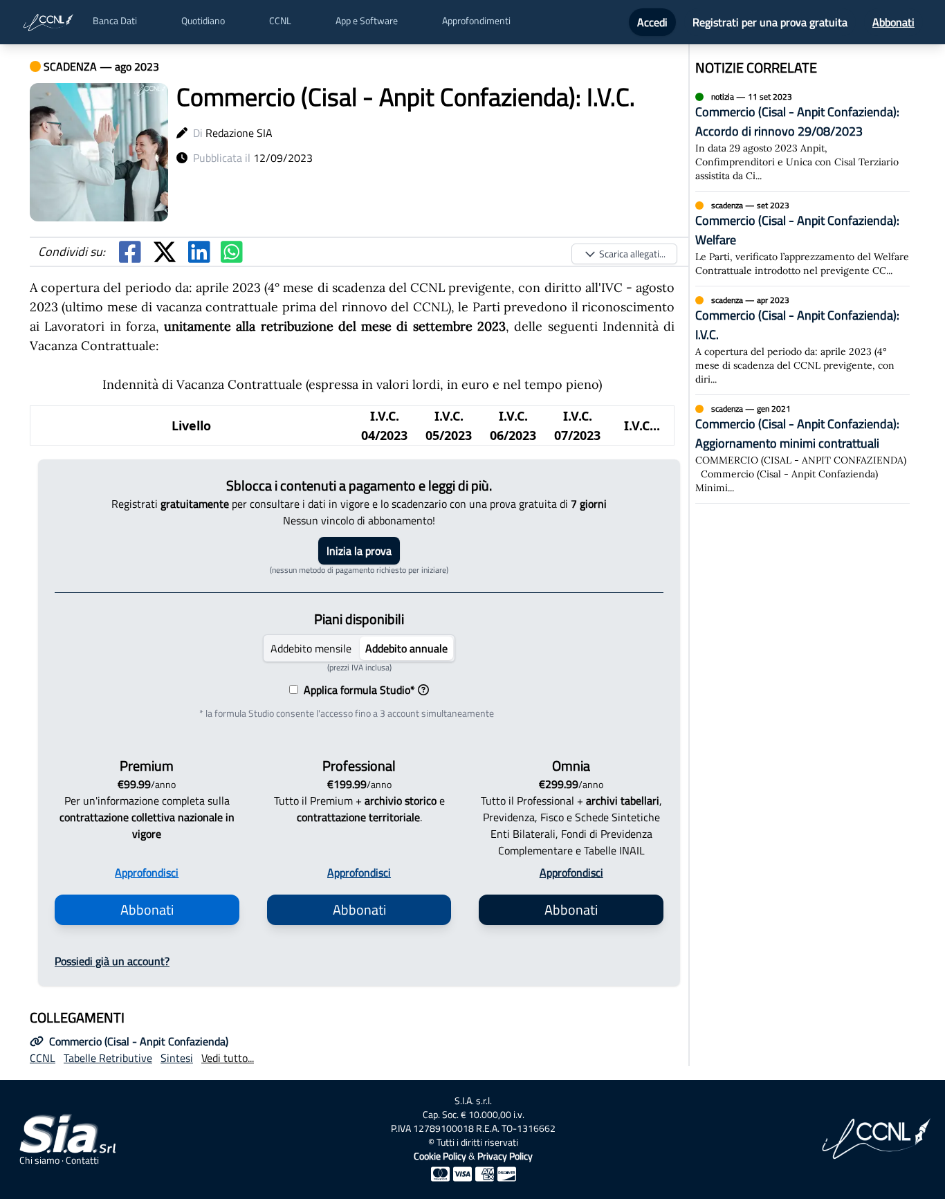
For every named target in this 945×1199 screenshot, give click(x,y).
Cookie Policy (440, 1155)
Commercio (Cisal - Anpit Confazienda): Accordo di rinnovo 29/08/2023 (797, 121)
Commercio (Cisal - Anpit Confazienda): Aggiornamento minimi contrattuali (797, 433)
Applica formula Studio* (356, 689)
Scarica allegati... (632, 253)
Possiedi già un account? (112, 961)
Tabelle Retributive (108, 1058)
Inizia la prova (359, 550)
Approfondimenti (476, 21)
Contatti (82, 1160)
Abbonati (893, 22)
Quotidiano (203, 21)
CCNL (280, 21)
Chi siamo (39, 1160)
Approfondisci (146, 872)
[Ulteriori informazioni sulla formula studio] (423, 689)
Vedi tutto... (227, 1058)
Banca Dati (115, 21)
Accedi (652, 22)
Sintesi (176, 1058)
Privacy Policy (505, 1155)
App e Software (367, 21)
